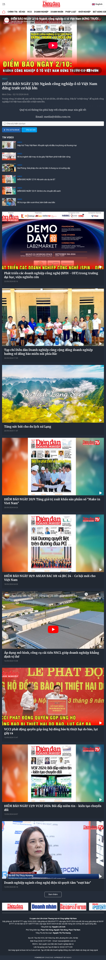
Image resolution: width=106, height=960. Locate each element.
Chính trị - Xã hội (16, 12)
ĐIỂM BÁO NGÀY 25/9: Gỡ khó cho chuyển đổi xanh (39, 191)
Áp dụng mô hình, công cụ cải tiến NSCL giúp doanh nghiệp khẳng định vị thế (51, 654)
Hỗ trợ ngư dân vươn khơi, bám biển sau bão (36, 202)
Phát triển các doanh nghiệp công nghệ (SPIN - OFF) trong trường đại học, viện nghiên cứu (51, 275)
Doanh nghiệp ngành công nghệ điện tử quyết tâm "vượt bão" (47, 882)
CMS (49, 957)
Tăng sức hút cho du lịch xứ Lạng (27, 426)
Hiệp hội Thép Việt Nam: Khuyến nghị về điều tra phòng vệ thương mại (47, 145)
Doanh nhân (57, 12)
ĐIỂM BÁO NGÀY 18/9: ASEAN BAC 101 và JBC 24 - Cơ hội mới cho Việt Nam (50, 578)
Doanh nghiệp (41, 12)
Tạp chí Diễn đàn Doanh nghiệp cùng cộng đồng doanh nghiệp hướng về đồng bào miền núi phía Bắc (48, 352)
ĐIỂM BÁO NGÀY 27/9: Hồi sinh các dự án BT (36, 179)
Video (4, 79)
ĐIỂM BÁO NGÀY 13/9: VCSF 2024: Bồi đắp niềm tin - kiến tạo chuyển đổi (52, 808)
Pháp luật (70, 12)
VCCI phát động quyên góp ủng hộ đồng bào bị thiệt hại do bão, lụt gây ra (51, 731)
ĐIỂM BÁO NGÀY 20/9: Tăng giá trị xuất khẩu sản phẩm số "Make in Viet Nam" (52, 501)
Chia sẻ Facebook (12, 130)
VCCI (29, 12)
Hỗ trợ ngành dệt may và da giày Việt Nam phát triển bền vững (43, 157)
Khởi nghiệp (85, 12)
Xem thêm (53, 894)
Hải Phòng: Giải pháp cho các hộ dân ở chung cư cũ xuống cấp (43, 168)
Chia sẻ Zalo (30, 130)
